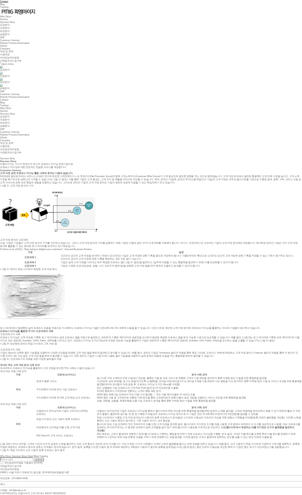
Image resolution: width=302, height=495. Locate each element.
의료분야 (5, 28)
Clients (3, 45)
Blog (2, 4)
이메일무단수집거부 (10, 60)
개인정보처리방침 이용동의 (22, 462)
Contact (4, 1)
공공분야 (5, 24)
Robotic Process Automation (15, 43)
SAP (2, 37)
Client (30, 456)
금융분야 (5, 34)
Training (4, 7)
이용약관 (5, 54)
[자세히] (38, 462)
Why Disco (5, 16)
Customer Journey (9, 40)
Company (5, 48)
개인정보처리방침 (9, 57)
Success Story (7, 22)
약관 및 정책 (6, 51)
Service (4, 19)
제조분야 (5, 31)
